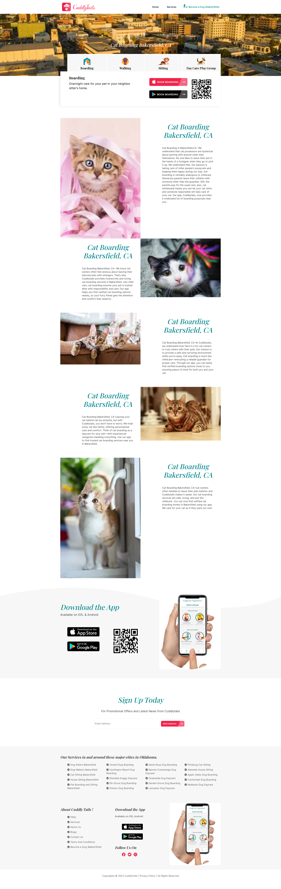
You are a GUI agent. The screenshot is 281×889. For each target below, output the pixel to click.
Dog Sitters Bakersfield (83, 764)
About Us (75, 827)
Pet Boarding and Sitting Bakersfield (82, 786)
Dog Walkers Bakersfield (83, 769)
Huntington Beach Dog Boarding (120, 771)
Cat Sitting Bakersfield (82, 774)
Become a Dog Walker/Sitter (204, 6)
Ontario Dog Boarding (121, 788)
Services (171, 6)
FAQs (73, 817)
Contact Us (76, 836)
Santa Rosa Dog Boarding (162, 764)
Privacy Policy (147, 875)
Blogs (73, 832)
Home (156, 6)
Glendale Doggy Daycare (123, 778)
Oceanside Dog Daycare (161, 778)
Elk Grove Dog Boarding (122, 783)
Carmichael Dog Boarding (201, 779)
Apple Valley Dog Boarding (202, 774)
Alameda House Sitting (200, 769)
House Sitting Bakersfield (84, 779)
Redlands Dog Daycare (200, 784)
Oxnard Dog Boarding (121, 764)
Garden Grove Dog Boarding (164, 783)
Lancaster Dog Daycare (161, 788)
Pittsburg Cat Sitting (198, 764)
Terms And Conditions (82, 841)
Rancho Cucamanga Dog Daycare (160, 771)
